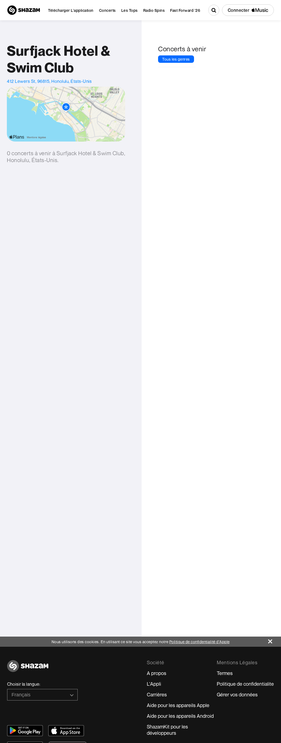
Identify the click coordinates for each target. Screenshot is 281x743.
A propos (156, 673)
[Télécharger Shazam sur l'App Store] (66, 730)
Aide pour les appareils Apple (178, 705)
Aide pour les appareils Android (180, 716)
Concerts (107, 10)
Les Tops (129, 10)
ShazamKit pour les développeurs (167, 730)
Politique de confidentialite (245, 684)
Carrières (157, 694)
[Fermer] (274, 640)
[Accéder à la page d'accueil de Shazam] (23, 10)
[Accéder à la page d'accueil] (27, 669)
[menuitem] (70, 10)
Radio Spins (154, 10)
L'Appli (154, 684)
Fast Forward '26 (185, 10)
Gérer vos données (237, 694)
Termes (225, 673)
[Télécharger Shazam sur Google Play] (25, 730)
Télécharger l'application (71, 10)
